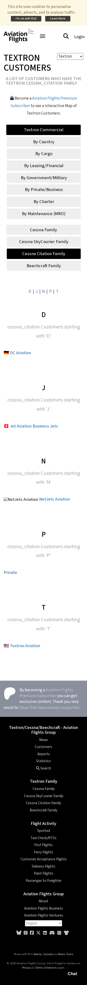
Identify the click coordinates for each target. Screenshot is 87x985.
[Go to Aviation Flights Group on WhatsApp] (59, 933)
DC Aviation (20, 353)
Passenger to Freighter (44, 880)
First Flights (43, 845)
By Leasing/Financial (43, 166)
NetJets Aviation (54, 499)
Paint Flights (43, 873)
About (43, 901)
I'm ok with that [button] (26, 18)
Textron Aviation (25, 646)
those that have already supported (49, 708)
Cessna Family (43, 230)
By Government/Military (44, 178)
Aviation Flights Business (43, 908)
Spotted (43, 830)
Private (10, 573)
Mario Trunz (65, 954)
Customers (43, 746)
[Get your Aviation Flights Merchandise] (66, 933)
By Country (43, 142)
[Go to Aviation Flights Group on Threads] (26, 933)
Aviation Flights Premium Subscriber (46, 693)
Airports (43, 754)
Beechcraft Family (44, 266)
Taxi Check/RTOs (43, 838)
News (43, 739)
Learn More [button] (57, 18)
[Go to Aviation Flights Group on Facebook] (32, 933)
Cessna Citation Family (43, 254)
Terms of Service (45, 967)
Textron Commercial (43, 130)
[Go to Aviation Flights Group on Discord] (52, 933)
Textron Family (43, 781)
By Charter (44, 201)
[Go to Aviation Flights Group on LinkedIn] (45, 933)
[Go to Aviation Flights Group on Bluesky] (18, 933)
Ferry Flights (43, 852)
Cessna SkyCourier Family (43, 241)
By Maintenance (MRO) (43, 214)
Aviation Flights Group (43, 894)
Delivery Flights (43, 866)
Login (79, 37)
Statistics (43, 761)
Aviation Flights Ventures (43, 915)
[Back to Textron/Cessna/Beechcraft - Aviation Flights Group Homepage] (18, 33)
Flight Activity (43, 824)
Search (45, 768)
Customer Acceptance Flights (44, 859)
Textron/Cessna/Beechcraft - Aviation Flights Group (43, 730)
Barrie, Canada (43, 954)
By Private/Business (44, 189)
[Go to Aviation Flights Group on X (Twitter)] (38, 933)
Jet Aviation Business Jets (34, 426)
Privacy (26, 967)
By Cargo (43, 153)
